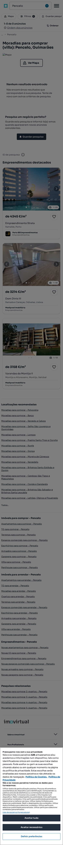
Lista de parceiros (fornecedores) (16, 812)
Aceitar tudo (31, 818)
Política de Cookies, (37, 777)
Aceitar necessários (31, 827)
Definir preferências (31, 836)
